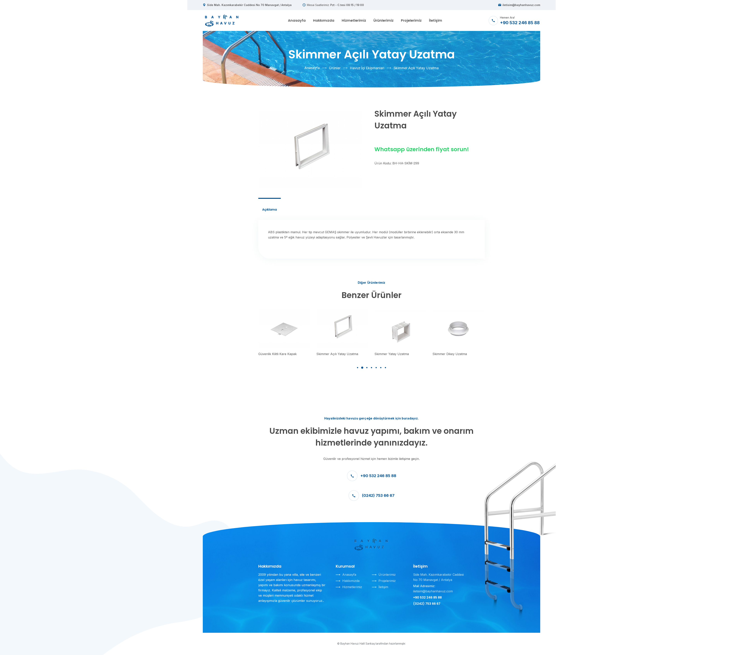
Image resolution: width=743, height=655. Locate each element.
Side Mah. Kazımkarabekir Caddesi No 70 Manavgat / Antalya (249, 5)
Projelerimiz (411, 20)
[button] (357, 367)
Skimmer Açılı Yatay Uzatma (337, 354)
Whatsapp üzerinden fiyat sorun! (421, 149)
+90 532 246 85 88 (378, 475)
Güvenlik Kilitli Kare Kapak (277, 354)
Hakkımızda (323, 20)
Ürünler (335, 68)
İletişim (435, 20)
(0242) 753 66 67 (378, 495)
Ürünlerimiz (383, 20)
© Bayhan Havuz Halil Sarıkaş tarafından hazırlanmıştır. (371, 643)
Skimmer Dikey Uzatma (449, 354)
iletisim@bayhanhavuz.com (521, 5)
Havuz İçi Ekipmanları (367, 68)
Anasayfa (297, 20)
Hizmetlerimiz (354, 20)
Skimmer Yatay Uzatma (391, 354)
